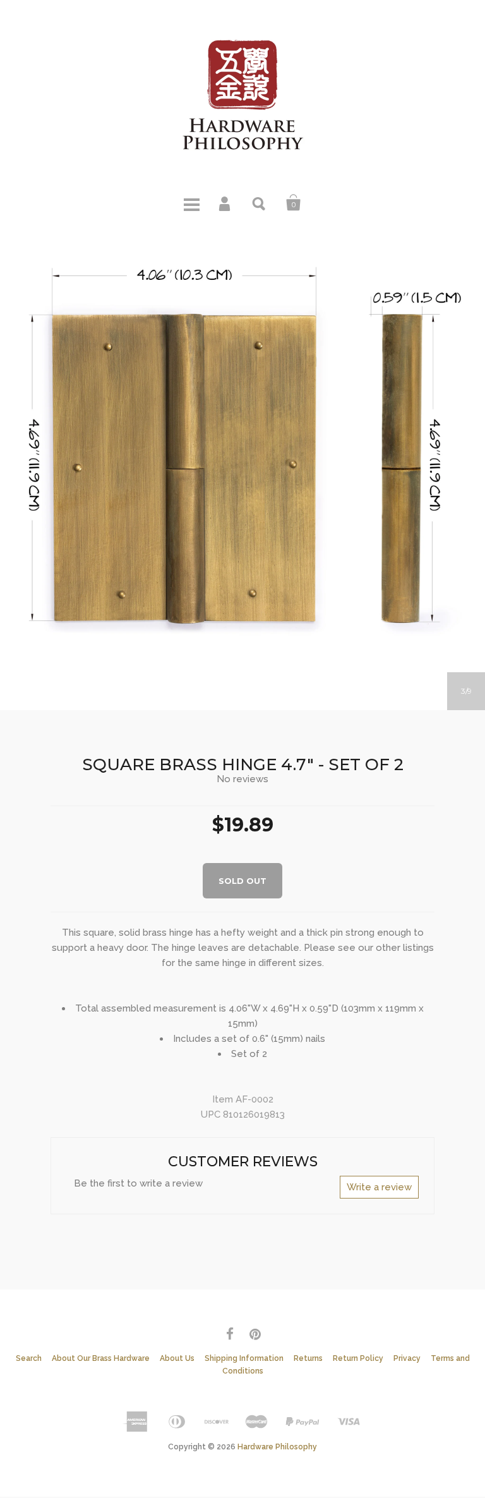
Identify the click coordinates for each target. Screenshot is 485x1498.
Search (259, 202)
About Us (177, 1358)
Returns (308, 1358)
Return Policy (358, 1358)
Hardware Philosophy (277, 1446)
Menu (191, 202)
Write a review (379, 1187)
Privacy (407, 1358)
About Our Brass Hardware (101, 1358)
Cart (293, 202)
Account (225, 202)
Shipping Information (244, 1358)
